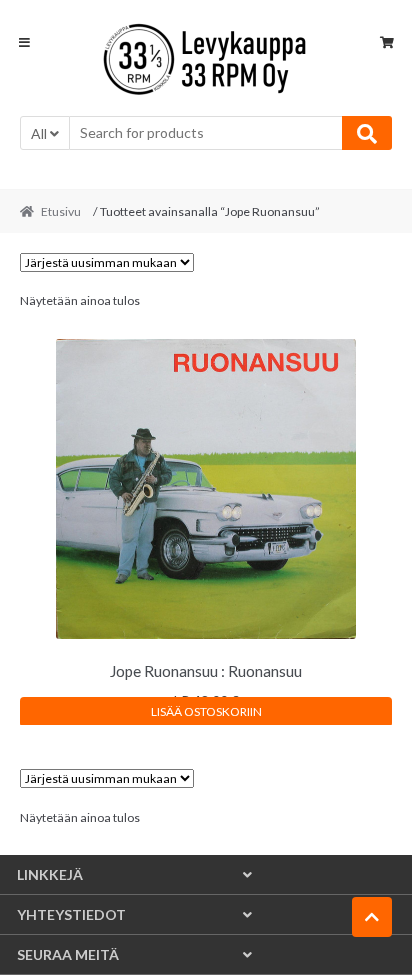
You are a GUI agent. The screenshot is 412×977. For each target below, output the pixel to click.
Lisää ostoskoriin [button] (206, 711)
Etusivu (61, 211)
